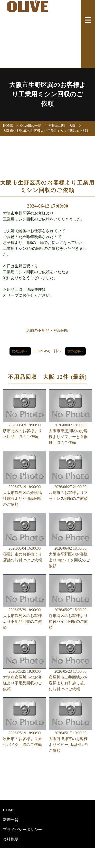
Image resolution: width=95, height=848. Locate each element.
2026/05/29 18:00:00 (22, 618)
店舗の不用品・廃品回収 (47, 330)
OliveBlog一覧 (30, 125)
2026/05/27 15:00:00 (68, 618)
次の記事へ (20, 351)
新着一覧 (11, 820)
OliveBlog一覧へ (47, 351)
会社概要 (11, 839)
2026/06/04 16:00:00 (22, 554)
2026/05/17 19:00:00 (68, 742)
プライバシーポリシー (22, 829)
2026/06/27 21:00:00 (68, 493)
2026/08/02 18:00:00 (68, 434)
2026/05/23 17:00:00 (68, 680)
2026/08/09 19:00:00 (22, 431)
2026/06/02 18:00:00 (69, 557)
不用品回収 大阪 (62, 125)
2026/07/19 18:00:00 (22, 495)
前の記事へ (75, 351)
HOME (8, 125)
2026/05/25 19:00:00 (22, 680)
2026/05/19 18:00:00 (22, 739)
